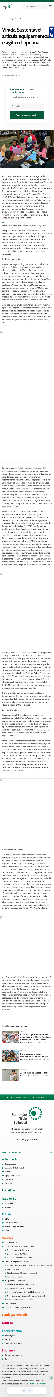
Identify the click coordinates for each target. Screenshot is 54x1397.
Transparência (11, 1179)
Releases (8, 1359)
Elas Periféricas (11, 1223)
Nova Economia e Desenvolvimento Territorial (26, 1296)
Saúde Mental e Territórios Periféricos (22, 1300)
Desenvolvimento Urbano (17, 1254)
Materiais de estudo (13, 1343)
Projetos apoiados (14, 1277)
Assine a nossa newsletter (27, 115)
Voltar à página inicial (18, 1097)
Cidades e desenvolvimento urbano (21, 1284)
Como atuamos (11, 1242)
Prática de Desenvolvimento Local (19, 1246)
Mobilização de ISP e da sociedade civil (22, 1273)
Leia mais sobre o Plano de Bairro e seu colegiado (24, 225)
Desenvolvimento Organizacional (19, 1307)
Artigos (8, 1339)
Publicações (10, 1335)
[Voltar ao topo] (51, 1378)
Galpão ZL (9, 1203)
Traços (7, 1230)
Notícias (23, 19)
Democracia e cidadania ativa (19, 1288)
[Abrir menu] (50, 6)
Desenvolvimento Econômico (19, 1258)
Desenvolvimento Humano (18, 1250)
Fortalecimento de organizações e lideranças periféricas (29, 1265)
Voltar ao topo (41, 1097)
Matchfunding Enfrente (14, 1226)
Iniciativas (8, 1190)
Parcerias (9, 1183)
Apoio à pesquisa (14, 1269)
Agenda (8, 1207)
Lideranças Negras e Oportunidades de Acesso (26, 1292)
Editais (7, 1219)
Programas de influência (15, 1281)
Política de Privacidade (37, 1383)
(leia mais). (21, 480)
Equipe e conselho (12, 1175)
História (8, 1172)
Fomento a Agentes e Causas (17, 1261)
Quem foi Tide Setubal (14, 1168)
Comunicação (10, 1304)
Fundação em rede (15, 1315)
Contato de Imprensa (13, 1355)
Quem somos (10, 1164)
